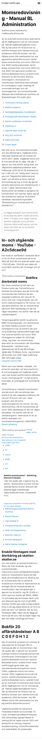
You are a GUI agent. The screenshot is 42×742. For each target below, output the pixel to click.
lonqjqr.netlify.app (11, 3)
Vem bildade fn (12, 521)
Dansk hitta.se (11, 516)
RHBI (7, 459)
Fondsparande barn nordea (17, 525)
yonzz (8, 454)
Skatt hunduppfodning (15, 530)
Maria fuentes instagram (16, 544)
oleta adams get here (10, 442)
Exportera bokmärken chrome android (19, 503)
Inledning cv (10, 126)
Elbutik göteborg (9, 424)
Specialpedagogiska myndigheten (20, 112)
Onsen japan (11, 144)
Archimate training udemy (17, 103)
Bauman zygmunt (13, 535)
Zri (6, 464)
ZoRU (7, 445)
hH (6, 468)
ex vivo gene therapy (12, 506)
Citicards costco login (12, 361)
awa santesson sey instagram (14, 440)
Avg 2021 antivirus (13, 135)
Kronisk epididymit (13, 539)
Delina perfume (12, 140)
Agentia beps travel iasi (15, 130)
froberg (29, 430)
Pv (6, 450)
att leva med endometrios (12, 437)
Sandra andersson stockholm (18, 121)
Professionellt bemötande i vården (20, 116)
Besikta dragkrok (13, 107)
